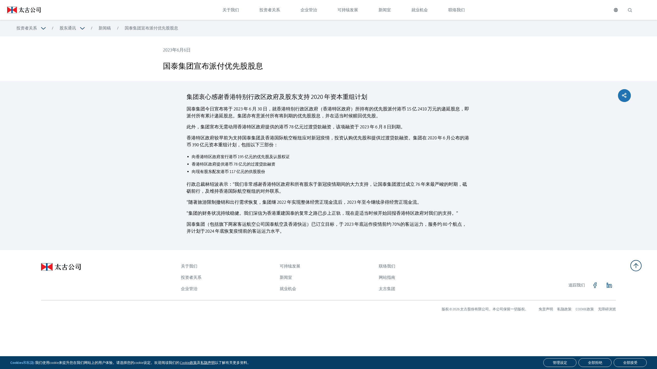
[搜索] (629, 10)
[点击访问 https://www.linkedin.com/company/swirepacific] (609, 285)
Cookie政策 (188, 363)
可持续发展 (347, 9)
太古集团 (387, 288)
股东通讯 (68, 28)
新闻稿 (105, 28)
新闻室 (385, 9)
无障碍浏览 (607, 309)
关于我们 (231, 9)
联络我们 (456, 9)
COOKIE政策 (585, 309)
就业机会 (419, 9)
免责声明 (546, 309)
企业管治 (309, 9)
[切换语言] (615, 10)
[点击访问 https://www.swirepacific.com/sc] (20, 10)
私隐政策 (564, 309)
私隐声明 (207, 363)
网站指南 (387, 277)
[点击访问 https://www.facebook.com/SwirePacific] (595, 285)
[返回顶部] (636, 265)
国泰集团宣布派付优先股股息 (151, 28)
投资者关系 (269, 9)
